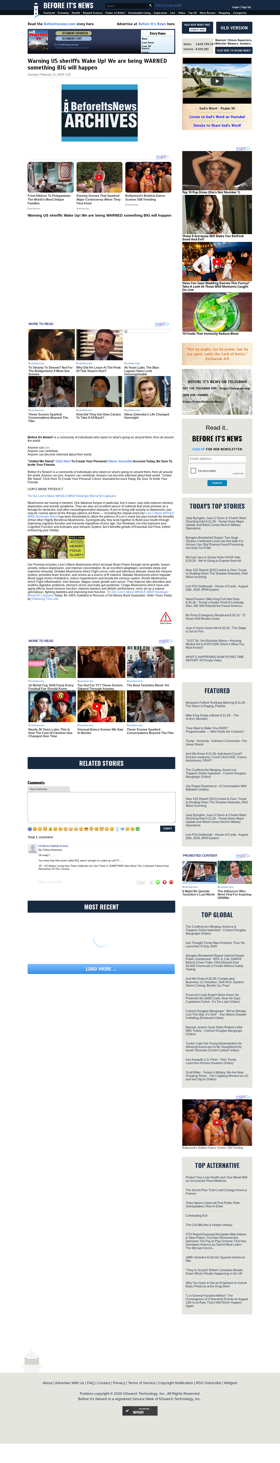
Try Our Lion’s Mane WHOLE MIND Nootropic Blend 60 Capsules (72, 496)
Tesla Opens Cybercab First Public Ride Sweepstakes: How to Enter (213, 1204)
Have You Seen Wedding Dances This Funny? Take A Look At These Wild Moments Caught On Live (215, 286)
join (47, 447)
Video (181, 12)
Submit (217, 483)
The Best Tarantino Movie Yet (148, 685)
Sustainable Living (139, 12)
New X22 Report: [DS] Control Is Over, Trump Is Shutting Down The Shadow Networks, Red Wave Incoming (217, 573)
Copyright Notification (175, 1383)
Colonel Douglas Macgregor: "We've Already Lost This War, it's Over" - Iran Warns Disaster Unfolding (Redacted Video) (216, 1014)
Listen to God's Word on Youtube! (217, 117)
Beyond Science (92, 12)
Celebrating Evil (196, 1215)
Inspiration (160, 12)
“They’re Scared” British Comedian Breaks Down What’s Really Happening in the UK (214, 1272)
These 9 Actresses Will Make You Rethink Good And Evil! (213, 238)
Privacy (119, 1383)
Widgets (230, 1383)
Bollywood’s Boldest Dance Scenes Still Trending (212, 1147)
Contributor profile (64, 47)
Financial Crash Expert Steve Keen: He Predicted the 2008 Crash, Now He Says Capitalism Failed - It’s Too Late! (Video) (213, 998)
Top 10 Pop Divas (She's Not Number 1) (211, 192)
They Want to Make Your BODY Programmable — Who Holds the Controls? (215, 730)
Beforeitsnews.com (59, 24)
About (47, 1383)
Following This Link (45, 598)
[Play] (217, 81)
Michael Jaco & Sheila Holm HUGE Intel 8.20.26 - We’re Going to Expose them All (213, 559)
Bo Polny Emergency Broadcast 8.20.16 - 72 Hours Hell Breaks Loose (216, 617)
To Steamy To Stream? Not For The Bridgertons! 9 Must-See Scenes (50, 371)
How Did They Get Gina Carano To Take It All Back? (98, 416)
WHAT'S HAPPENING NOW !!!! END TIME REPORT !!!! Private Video (215, 658)
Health (76, 12)
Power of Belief (115, 12)
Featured (49, 12)
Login (235, 7)
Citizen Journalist (119, 461)
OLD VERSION (234, 27)
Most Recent (207, 12)
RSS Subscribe (208, 1383)
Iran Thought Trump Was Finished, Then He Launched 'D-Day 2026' (215, 944)
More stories (83, 47)
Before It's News (68, 5)
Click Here (63, 461)
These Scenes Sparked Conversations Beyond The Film (48, 418)
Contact (103, 1383)
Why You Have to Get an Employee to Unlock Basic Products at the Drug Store (216, 1284)
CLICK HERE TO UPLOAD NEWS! (234, 50)
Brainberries (36, 363)
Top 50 (192, 12)
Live (172, 12)
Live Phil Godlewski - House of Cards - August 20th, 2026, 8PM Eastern (217, 588)
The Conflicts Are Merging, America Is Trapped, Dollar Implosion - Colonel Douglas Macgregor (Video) (216, 773)
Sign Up (246, 7)
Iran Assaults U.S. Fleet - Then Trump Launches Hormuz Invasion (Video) (211, 1061)
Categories (239, 12)
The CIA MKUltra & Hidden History (209, 1225)
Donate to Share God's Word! (217, 125)
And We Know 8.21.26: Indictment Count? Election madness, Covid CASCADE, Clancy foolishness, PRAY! (216, 757)
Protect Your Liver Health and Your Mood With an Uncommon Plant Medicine (217, 1179)
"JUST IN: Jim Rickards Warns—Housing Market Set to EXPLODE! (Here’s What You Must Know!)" (215, 644)
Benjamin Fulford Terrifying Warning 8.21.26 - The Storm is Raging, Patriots (216, 704)
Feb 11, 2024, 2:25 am (50, 882)
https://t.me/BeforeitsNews (203, 402)
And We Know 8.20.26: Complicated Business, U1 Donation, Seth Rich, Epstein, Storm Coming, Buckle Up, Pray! (215, 982)
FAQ (90, 1383)
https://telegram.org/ (235, 388)
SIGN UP (198, 449)
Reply (141, 882)
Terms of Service (141, 1383)
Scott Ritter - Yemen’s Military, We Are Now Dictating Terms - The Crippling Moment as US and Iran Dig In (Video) (217, 1076)
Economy (63, 12)
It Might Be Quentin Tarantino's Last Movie (198, 893)
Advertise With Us (69, 1383)
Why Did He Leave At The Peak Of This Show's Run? (98, 369)
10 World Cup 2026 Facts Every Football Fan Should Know (51, 687)
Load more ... (101, 969)
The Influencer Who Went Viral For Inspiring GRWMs (234, 895)
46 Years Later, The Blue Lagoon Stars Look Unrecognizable (141, 371)
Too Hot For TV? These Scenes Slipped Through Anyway (100, 687)
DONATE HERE (197, 29)
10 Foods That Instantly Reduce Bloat (210, 333)
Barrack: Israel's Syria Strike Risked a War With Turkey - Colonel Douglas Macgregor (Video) (214, 1031)
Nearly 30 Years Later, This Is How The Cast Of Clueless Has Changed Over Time (50, 733)
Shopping (224, 12)
